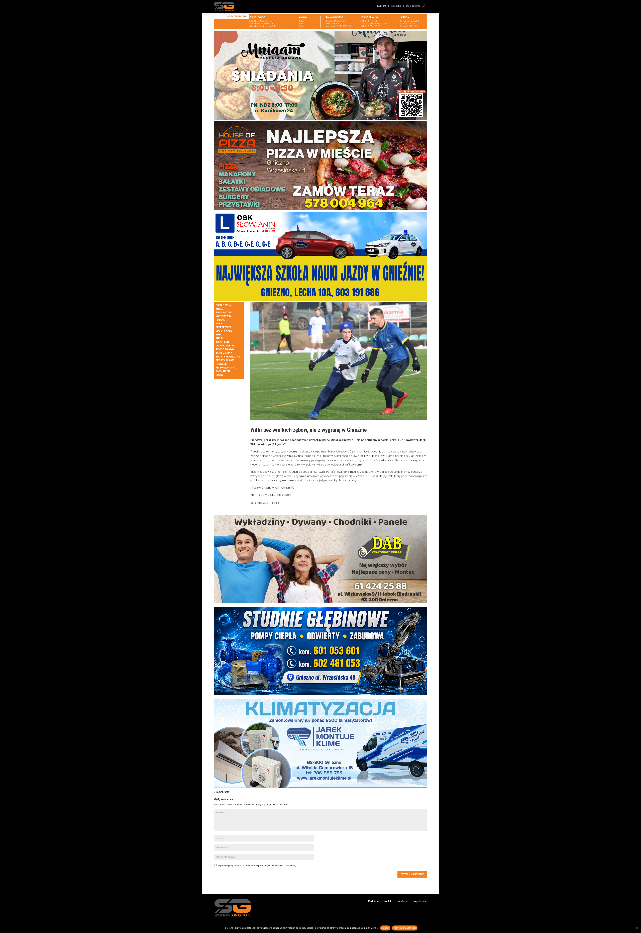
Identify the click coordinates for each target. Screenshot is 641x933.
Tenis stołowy (225, 349)
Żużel (219, 309)
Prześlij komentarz (412, 874)
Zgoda (385, 927)
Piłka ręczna (224, 312)
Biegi (219, 334)
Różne (219, 375)
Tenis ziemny (224, 353)
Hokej (219, 323)
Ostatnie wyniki (237, 16)
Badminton (223, 371)
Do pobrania (413, 6)
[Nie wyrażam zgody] (636, 928)
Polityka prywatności (405, 927)
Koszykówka (224, 316)
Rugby (219, 338)
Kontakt (381, 6)
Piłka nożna (223, 305)
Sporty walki (224, 331)
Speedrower (223, 327)
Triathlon (222, 342)
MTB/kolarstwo (226, 367)
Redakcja (373, 901)
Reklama (396, 6)
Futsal (220, 320)
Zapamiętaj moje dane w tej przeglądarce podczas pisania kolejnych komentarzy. (257, 865)
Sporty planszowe (228, 356)
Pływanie (221, 364)
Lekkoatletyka (225, 345)
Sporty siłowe (225, 360)
